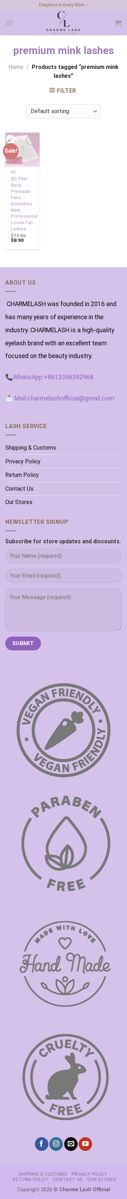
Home (15, 67)
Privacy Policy (23, 461)
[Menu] (9, 22)
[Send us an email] (71, 1144)
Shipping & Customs (30, 447)
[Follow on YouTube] (85, 1144)
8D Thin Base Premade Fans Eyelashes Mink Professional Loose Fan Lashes (24, 203)
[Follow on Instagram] (56, 1144)
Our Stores (18, 502)
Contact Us (19, 488)
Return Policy (22, 475)
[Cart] (118, 23)
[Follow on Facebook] (41, 1144)
